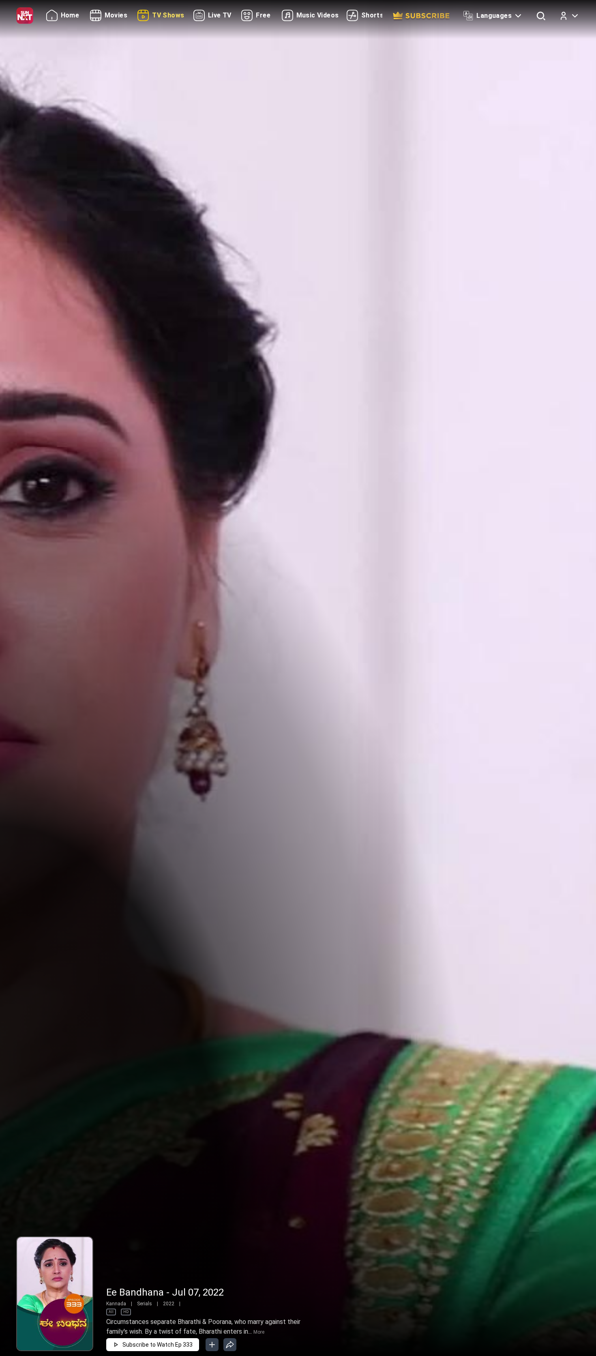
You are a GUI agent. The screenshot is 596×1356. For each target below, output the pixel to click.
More (258, 1332)
